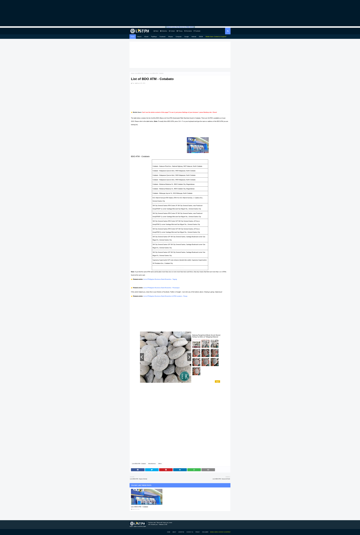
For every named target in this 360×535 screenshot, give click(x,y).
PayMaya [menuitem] (154, 36)
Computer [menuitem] (179, 36)
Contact (173, 31)
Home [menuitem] (132, 36)
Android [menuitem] (194, 36)
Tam (133, 83)
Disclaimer (189, 31)
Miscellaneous (152, 463)
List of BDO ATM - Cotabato (142, 73)
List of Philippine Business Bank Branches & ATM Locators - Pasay (165, 296)
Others (160, 463)
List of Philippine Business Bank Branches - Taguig (160, 279)
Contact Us (189, 532)
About (156, 31)
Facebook (197, 31)
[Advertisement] (180, 13)
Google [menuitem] (186, 36)
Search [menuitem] (139, 36)
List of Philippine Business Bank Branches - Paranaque (161, 287)
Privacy (180, 31)
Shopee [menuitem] (170, 36)
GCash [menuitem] (146, 36)
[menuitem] (216, 36)
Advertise (164, 31)
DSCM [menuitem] (201, 36)
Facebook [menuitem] (162, 36)
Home (132, 73)
